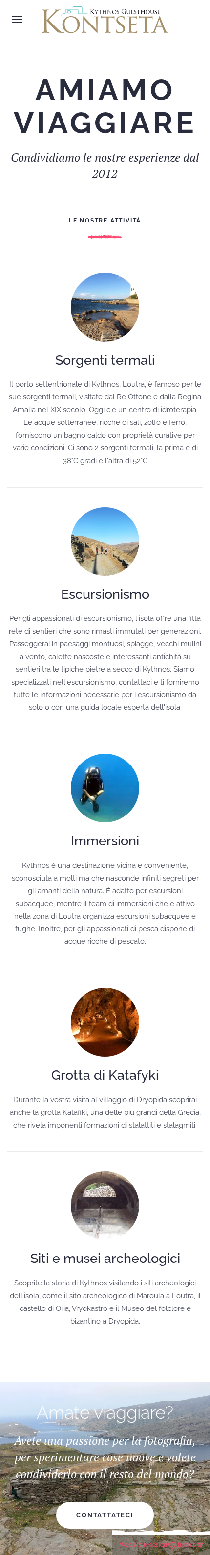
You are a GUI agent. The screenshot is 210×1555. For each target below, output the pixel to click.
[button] (17, 19)
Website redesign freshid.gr (161, 1544)
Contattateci (105, 1515)
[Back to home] (104, 19)
